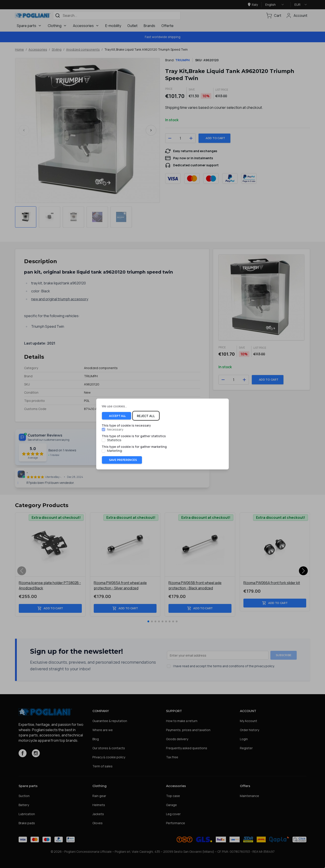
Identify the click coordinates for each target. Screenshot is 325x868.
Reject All (146, 416)
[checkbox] (103, 429)
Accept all (117, 416)
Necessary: (115, 429)
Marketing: (115, 450)
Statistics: (114, 440)
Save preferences (123, 460)
